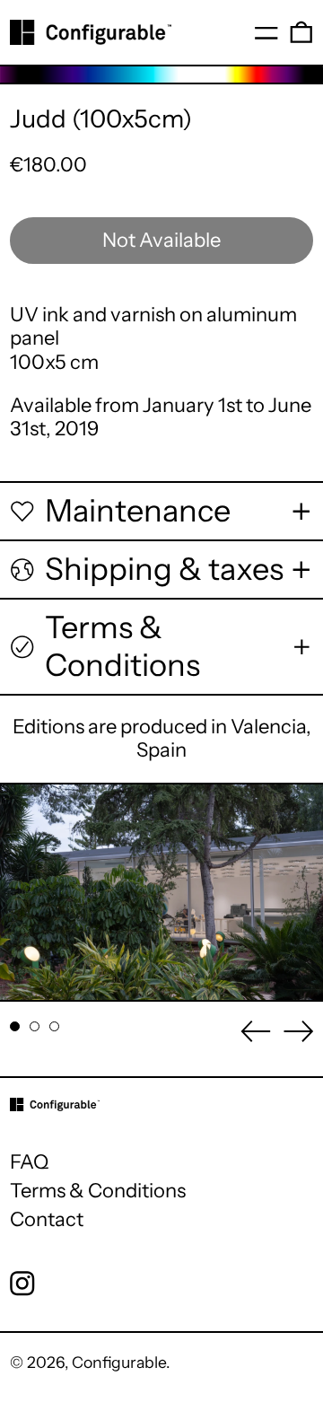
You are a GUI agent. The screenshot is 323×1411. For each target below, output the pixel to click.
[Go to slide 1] (15, 1026)
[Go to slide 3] (54, 1026)
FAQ (29, 1162)
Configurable (119, 1362)
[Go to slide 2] (34, 1026)
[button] (301, 32)
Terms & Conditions (98, 1191)
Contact (46, 1219)
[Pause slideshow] (24, 807)
